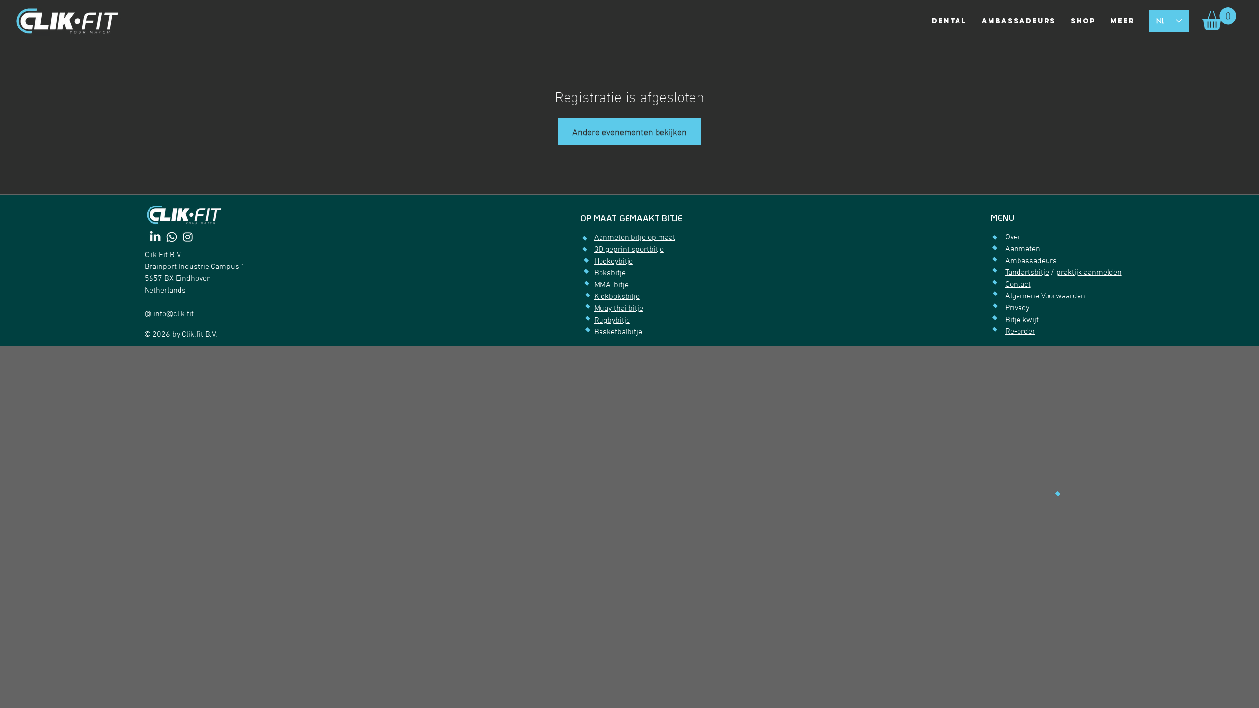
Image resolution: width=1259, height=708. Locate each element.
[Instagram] (187, 237)
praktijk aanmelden (1089, 273)
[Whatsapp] (171, 237)
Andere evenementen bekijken (629, 131)
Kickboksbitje (617, 297)
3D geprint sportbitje (629, 250)
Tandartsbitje (1027, 273)
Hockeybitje (613, 261)
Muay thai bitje (618, 309)
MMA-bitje (611, 285)
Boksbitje (610, 273)
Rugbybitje (612, 320)
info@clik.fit (173, 314)
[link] (1219, 18)
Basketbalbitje (618, 332)
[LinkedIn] (155, 237)
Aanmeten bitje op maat (634, 238)
